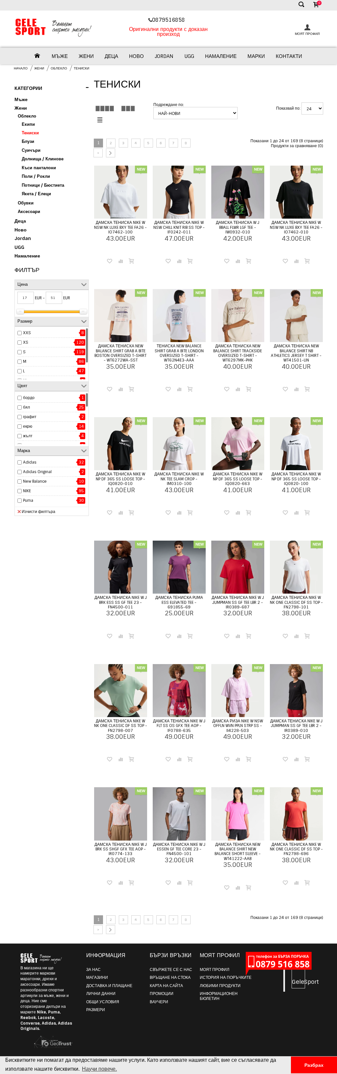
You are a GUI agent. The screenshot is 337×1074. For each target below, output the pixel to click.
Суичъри (31, 150)
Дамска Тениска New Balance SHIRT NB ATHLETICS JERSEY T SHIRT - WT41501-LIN (296, 353)
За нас (93, 969)
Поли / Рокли (36, 176)
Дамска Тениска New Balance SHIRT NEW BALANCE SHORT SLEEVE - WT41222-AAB (238, 851)
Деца (111, 56)
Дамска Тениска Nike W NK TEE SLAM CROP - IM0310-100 (179, 478)
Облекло (59, 68)
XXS (27, 333)
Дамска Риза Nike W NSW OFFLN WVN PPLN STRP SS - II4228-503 (237, 725)
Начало (21, 68)
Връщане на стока (170, 977)
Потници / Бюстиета (43, 185)
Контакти (289, 56)
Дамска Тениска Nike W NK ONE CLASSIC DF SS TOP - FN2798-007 (120, 725)
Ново (136, 56)
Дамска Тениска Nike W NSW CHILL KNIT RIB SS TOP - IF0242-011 (179, 227)
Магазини (97, 977)
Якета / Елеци (36, 194)
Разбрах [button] (314, 1065)
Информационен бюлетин (219, 996)
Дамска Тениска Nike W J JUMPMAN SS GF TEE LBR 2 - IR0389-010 (296, 725)
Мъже (60, 56)
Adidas (30, 462)
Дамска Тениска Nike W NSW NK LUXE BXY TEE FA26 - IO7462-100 (120, 227)
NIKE (27, 491)
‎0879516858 (169, 19)
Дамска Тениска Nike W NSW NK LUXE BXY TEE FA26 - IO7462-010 (296, 227)
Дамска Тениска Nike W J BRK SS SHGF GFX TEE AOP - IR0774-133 (120, 849)
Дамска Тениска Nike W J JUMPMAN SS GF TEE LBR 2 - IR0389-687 (238, 602)
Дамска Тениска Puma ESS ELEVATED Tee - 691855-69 (179, 602)
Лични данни (101, 993)
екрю (27, 426)
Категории (51, 87)
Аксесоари (29, 211)
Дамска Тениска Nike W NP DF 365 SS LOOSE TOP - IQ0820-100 (296, 478)
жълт (28, 436)
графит (30, 416)
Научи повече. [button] (99, 1069)
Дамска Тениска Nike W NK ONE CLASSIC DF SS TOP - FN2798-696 (296, 849)
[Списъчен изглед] (100, 120)
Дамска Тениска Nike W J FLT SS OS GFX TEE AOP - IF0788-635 (179, 725)
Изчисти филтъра (38, 511)
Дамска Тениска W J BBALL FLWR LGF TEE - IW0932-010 (237, 227)
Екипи (28, 124)
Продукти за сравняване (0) (297, 145)
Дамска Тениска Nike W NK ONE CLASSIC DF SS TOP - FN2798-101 (296, 602)
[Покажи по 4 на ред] (105, 108)
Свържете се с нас (171, 969)
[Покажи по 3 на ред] (128, 108)
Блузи (28, 141)
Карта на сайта (166, 985)
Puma (28, 500)
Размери (95, 1009)
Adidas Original (37, 471)
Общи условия (102, 1002)
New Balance (35, 481)
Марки (256, 56)
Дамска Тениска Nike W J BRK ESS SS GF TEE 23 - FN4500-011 (120, 602)
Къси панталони (39, 168)
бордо (29, 397)
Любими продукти (220, 985)
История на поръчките (225, 977)
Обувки (26, 203)
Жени (86, 56)
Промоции (161, 993)
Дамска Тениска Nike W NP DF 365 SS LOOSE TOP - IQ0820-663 (237, 478)
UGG (189, 56)
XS (25, 342)
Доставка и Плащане (109, 985)
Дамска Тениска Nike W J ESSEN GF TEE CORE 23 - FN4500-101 (179, 849)
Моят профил (214, 969)
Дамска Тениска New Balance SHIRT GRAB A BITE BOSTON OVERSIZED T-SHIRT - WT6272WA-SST (120, 353)
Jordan (164, 56)
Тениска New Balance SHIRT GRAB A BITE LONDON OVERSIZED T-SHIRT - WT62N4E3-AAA (179, 353)
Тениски (81, 68)
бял (26, 407)
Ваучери (159, 1002)
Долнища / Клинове (43, 159)
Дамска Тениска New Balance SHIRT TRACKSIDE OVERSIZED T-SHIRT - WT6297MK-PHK (237, 353)
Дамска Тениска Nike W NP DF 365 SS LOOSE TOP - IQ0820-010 (120, 478)
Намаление (221, 56)
